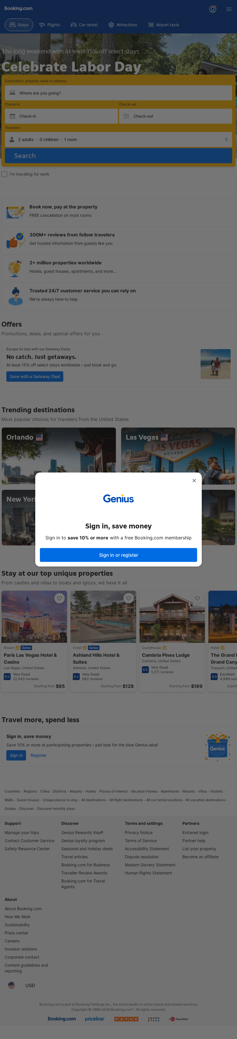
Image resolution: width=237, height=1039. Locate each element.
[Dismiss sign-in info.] (194, 480)
